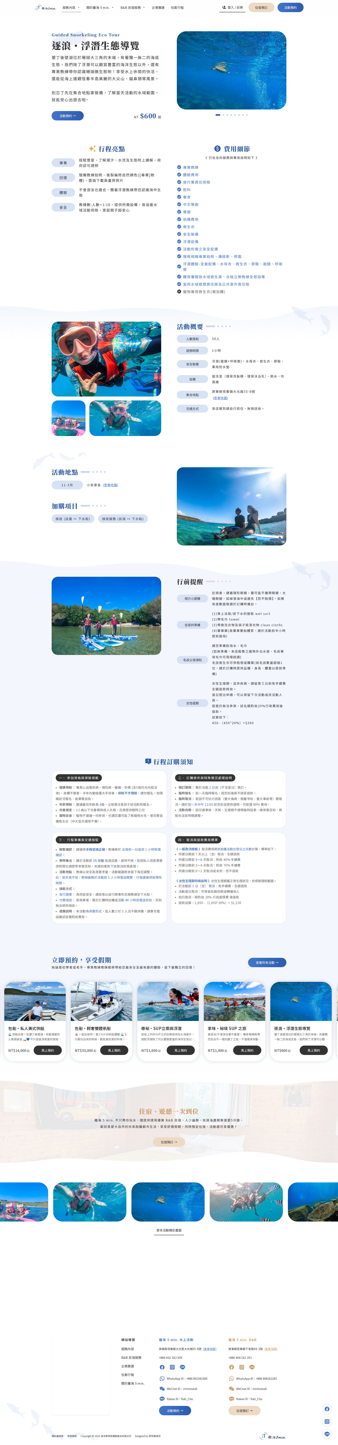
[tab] (218, 115)
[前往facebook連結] (327, 1409)
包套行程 (127, 1374)
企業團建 (127, 1366)
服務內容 (127, 1348)
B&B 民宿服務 (131, 1357)
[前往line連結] (327, 1434)
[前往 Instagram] (172, 1367)
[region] (231, 70)
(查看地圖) (220, 398)
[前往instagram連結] (327, 1421)
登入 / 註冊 (235, 7)
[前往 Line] (182, 1367)
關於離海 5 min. (132, 1383)
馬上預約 (180, 1050)
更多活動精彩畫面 (169, 1230)
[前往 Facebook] (162, 1367)
